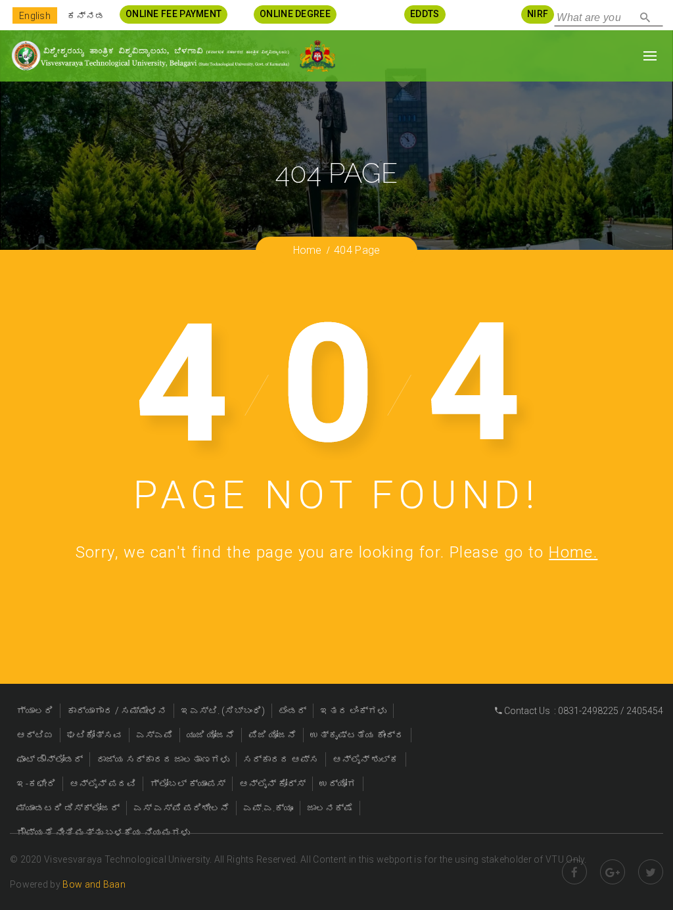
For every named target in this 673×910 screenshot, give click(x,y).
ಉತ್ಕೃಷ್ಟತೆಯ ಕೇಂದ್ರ (357, 735)
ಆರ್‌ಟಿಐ (34, 735)
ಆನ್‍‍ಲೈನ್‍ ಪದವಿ (103, 783)
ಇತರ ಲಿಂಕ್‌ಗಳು (353, 711)
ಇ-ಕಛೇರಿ (36, 783)
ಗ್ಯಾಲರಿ (34, 711)
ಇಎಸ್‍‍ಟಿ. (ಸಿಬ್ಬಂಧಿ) (223, 711)
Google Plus (612, 871)
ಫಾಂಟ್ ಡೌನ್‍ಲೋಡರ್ (49, 759)
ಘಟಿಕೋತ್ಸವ (94, 735)
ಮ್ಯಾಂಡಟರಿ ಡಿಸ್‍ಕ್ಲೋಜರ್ (68, 808)
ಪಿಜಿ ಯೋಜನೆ (272, 735)
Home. (573, 552)
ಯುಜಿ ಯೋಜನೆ (211, 735)
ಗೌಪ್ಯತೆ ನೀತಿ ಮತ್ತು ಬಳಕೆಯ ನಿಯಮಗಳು (103, 832)
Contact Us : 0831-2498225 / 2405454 (582, 711)
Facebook (574, 871)
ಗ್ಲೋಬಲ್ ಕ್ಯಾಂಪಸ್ (187, 783)
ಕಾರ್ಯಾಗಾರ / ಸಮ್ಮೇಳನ (117, 711)
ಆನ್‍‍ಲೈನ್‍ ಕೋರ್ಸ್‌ (272, 783)
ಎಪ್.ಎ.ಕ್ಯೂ (268, 808)
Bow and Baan (94, 884)
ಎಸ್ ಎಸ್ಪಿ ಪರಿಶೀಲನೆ (181, 808)
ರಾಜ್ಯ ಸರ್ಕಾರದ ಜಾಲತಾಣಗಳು (163, 759)
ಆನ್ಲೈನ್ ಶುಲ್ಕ (366, 759)
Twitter (650, 871)
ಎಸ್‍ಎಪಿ (154, 735)
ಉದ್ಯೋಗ (337, 783)
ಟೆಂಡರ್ (292, 711)
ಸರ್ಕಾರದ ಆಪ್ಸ (281, 759)
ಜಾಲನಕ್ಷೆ (330, 808)
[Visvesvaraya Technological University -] (150, 55)
